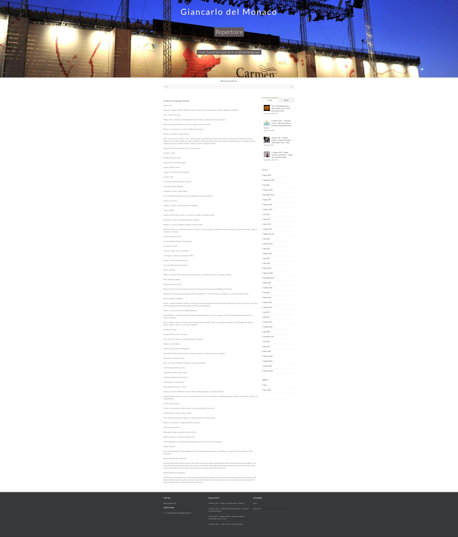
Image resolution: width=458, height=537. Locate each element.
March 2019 (267, 283)
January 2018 (267, 302)
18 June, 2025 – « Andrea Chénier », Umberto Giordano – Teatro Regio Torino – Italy (281, 140)
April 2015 (266, 346)
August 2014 (267, 366)
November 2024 (268, 195)
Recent (286, 100)
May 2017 (266, 317)
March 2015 (267, 351)
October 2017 (267, 307)
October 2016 (267, 327)
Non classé (267, 390)
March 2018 (267, 298)
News (265, 385)
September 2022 (268, 234)
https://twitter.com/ (169, 503)
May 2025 (266, 185)
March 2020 (267, 268)
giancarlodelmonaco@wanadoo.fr (179, 513)
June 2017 (266, 312)
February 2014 (268, 371)
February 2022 (268, 244)
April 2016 (266, 332)
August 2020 (267, 254)
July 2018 (266, 293)
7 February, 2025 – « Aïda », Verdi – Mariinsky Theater (225, 524)
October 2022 (267, 229)
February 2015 (268, 356)
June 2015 (266, 342)
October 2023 (267, 210)
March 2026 (267, 175)
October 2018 (267, 288)
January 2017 (267, 322)
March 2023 (267, 224)
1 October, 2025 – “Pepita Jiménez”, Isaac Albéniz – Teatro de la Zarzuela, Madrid (282, 154)
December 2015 (268, 337)
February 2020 (268, 273)
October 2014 (267, 361)
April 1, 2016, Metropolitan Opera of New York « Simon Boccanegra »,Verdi (280, 108)
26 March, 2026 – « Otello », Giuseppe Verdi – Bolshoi (226, 503)
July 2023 (266, 214)
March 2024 (267, 200)
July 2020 (266, 258)
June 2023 (266, 219)
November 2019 (268, 278)
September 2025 (268, 180)
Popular (270, 100)
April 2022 (266, 239)
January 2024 (267, 205)
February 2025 (268, 190)
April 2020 (266, 263)
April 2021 (266, 249)
